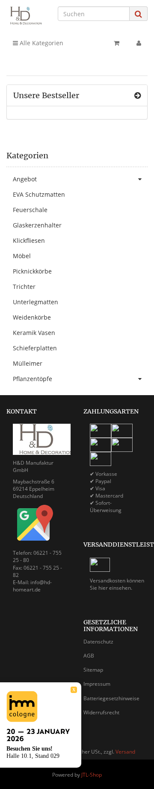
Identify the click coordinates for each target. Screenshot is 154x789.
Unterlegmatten (35, 302)
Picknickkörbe (32, 271)
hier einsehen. (115, 587)
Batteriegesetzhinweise (111, 698)
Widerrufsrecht (101, 712)
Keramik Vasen (34, 333)
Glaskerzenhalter (37, 225)
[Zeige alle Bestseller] (137, 95)
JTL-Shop (91, 774)
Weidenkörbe (32, 317)
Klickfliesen (29, 240)
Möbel (22, 256)
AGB (88, 655)
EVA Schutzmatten (39, 194)
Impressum (96, 683)
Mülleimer (27, 363)
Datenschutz (98, 641)
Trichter (24, 286)
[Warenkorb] (116, 43)
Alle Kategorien (40, 43)
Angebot (25, 179)
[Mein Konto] (139, 43)
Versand (125, 751)
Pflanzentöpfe (32, 379)
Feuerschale (30, 210)
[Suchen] (138, 14)
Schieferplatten (35, 348)
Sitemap (93, 669)
